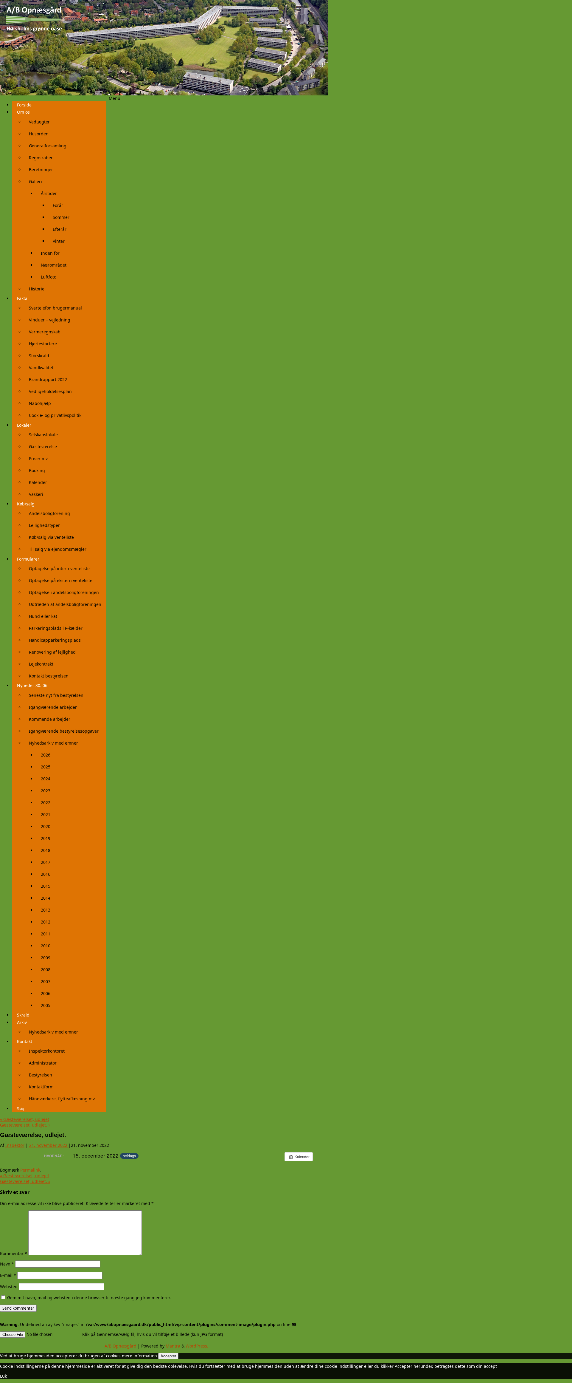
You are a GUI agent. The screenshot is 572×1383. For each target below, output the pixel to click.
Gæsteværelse (43, 446)
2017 (45, 862)
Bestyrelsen (40, 1075)
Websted (9, 1286)
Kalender (38, 482)
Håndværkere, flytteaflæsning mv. (62, 1099)
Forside (24, 105)
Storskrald (39, 355)
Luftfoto (48, 277)
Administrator (43, 1063)
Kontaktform (41, 1087)
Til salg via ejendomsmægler (57, 549)
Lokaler (24, 425)
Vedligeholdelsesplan (50, 391)
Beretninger (41, 169)
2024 (45, 779)
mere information (139, 1356)
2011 (45, 934)
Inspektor (14, 1145)
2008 (45, 969)
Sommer (61, 217)
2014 (45, 898)
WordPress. (197, 1346)
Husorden (39, 134)
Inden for (50, 253)
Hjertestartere (43, 343)
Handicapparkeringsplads (55, 640)
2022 (45, 802)
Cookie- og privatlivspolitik (55, 415)
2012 (45, 922)
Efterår (59, 229)
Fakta (22, 298)
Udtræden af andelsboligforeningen (65, 604)
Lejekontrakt (41, 664)
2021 (45, 814)
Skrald (23, 1015)
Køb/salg (26, 504)
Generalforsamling (47, 145)
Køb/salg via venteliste (51, 537)
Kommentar (13, 1253)
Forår (58, 205)
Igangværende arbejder (53, 707)
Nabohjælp (40, 403)
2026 (45, 755)
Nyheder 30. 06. (33, 685)
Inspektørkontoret (47, 1051)
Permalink (30, 1170)
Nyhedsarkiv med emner (53, 743)
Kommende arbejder (49, 719)
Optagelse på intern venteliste (59, 568)
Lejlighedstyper (44, 525)
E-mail (8, 1275)
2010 (45, 946)
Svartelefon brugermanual (55, 308)
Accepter (168, 1356)
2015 (45, 886)
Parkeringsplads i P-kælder (56, 628)
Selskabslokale (43, 434)
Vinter (59, 241)
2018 (45, 850)
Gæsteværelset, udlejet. (25, 1125)
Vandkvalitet (41, 367)
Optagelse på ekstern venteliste (60, 580)
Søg (20, 1108)
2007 (45, 981)
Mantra (173, 1346)
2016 (45, 874)
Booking (37, 470)
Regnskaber (41, 157)
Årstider (49, 193)
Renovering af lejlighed (52, 652)
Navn (7, 1264)
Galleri (35, 181)
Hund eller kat (43, 616)
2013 (45, 910)
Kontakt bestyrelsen (49, 676)
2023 (45, 790)
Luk (3, 1376)
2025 (45, 767)
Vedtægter (39, 122)
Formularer (28, 559)
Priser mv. (39, 458)
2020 (45, 826)
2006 (45, 993)
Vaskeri (36, 494)
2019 (45, 838)
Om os (23, 112)
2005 (45, 1005)
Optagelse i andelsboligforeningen (64, 592)
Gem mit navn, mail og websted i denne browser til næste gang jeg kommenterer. (89, 1297)
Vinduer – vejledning (49, 320)
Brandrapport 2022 (48, 379)
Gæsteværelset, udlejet (24, 1119)
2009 (45, 957)
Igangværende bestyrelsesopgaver (64, 731)
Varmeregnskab (44, 332)
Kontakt (24, 1041)
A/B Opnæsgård (120, 1346)
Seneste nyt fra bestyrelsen (56, 695)
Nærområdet (53, 265)
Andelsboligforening (49, 513)
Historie (36, 289)
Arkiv (22, 1022)
